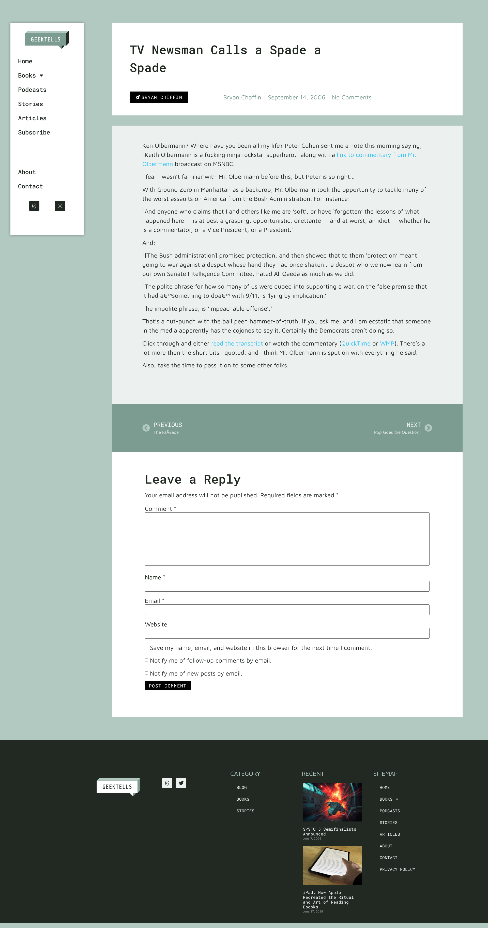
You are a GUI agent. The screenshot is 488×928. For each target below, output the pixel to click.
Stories (30, 104)
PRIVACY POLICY (397, 869)
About (27, 172)
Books (27, 75)
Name (155, 577)
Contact (30, 186)
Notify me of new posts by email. (196, 673)
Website (156, 624)
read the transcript (237, 343)
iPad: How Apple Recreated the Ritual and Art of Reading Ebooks (328, 900)
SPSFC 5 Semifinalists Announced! (329, 831)
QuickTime (356, 343)
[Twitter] (181, 783)
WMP (387, 343)
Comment (160, 508)
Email (154, 600)
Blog (242, 787)
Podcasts (32, 89)
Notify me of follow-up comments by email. (210, 660)
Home (25, 61)
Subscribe (34, 132)
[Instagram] (60, 206)
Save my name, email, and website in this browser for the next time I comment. (261, 648)
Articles (32, 118)
